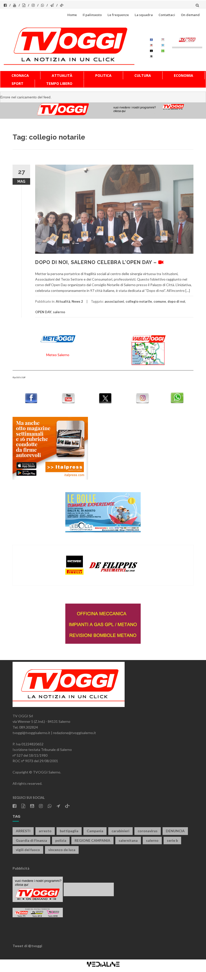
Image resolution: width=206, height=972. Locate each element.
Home (72, 15)
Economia (183, 75)
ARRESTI (23, 831)
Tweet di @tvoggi (27, 946)
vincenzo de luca (61, 850)
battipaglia (69, 831)
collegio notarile (139, 301)
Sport (17, 83)
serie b (172, 840)
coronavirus (148, 831)
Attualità (62, 75)
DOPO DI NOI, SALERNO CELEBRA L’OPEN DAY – (96, 262)
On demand (190, 15)
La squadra (144, 15)
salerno (59, 312)
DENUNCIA (175, 831)
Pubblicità (21, 868)
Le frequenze (118, 15)
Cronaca (20, 75)
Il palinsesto (92, 15)
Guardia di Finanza (31, 840)
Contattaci (167, 15)
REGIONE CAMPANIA (92, 840)
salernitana (128, 840)
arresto (45, 831)
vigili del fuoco (28, 850)
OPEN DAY (43, 312)
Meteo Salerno (57, 355)
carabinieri (120, 831)
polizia (60, 840)
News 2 (77, 301)
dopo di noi (176, 301)
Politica (103, 75)
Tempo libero (59, 83)
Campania (95, 831)
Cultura (142, 75)
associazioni (114, 301)
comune (159, 301)
